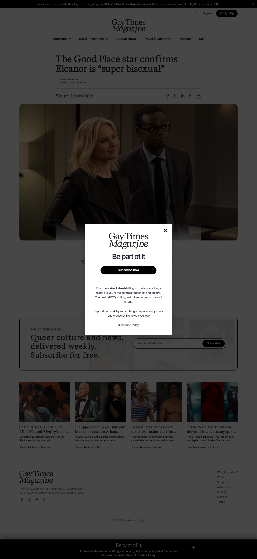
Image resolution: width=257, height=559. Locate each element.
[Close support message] (165, 230)
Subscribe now (128, 270)
